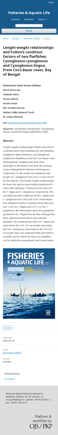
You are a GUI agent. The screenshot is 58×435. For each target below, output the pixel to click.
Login (51, 2)
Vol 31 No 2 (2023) (31, 38)
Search (29, 31)
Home (6, 38)
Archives (28, 19)
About (41, 19)
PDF (9, 328)
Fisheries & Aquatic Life (29, 12)
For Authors (9, 379)
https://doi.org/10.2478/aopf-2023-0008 (27, 122)
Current (15, 19)
